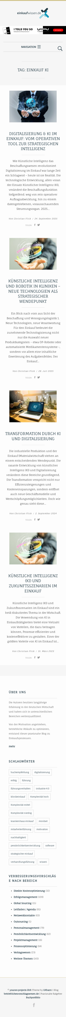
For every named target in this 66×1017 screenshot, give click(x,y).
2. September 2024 (46, 513)
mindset (43, 821)
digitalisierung (42, 772)
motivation (42, 829)
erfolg (14, 780)
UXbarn (47, 990)
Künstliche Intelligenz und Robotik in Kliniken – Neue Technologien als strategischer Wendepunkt (33, 291)
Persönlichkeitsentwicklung (30, 934)
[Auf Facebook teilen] (34, 225)
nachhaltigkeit (18, 837)
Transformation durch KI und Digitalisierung (33, 436)
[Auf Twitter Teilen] (38, 225)
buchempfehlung (20, 772)
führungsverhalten (21, 788)
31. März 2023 (46, 651)
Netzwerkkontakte (24, 915)
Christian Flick (22, 218)
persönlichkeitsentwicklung (25, 845)
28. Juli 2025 (46, 371)
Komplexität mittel (20, 804)
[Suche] (60, 49)
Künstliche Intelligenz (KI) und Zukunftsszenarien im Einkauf (33, 583)
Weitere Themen (23, 958)
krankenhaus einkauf (22, 821)
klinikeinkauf (18, 796)
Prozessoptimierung (25, 946)
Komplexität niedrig (21, 813)
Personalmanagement (26, 927)
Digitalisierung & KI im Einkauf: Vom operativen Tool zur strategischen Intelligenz (33, 141)
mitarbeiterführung (21, 829)
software (49, 845)
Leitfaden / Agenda (25, 909)
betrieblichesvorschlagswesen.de (21, 993)
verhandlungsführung (22, 861)
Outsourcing (21, 921)
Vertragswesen (22, 952)
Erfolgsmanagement (25, 897)
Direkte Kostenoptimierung (29, 890)
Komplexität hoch (39, 796)
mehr (12, 746)
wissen (43, 861)
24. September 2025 (45, 218)
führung (26, 780)
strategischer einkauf (22, 853)
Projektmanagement (25, 940)
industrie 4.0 (42, 788)
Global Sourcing (23, 903)
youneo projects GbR (20, 990)
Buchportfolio (33, 997)
